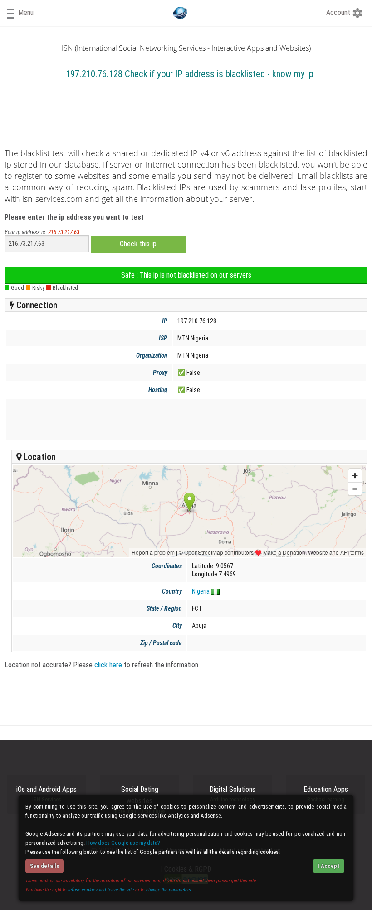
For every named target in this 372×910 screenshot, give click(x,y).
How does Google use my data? (123, 842)
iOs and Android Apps (46, 794)
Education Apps (325, 794)
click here (108, 665)
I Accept (329, 865)
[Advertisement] (184, 419)
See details (44, 865)
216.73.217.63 (63, 232)
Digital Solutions (232, 794)
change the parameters (168, 889)
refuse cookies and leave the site (101, 889)
